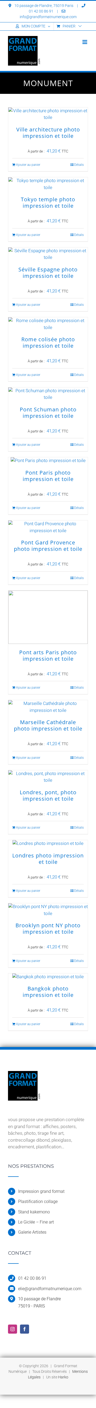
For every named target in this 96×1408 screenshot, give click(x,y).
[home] (24, 1074)
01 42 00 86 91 (32, 1278)
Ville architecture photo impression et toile (48, 132)
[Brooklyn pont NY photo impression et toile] (48, 910)
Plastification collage (38, 1201)
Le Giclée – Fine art (36, 1222)
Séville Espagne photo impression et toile (48, 272)
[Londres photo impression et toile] (48, 843)
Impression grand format (41, 1191)
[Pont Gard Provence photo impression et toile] (48, 527)
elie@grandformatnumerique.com (49, 1288)
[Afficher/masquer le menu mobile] (85, 42)
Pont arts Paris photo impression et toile (48, 655)
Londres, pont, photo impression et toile (48, 795)
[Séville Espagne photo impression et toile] (48, 254)
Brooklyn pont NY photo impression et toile (48, 928)
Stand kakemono (34, 1211)
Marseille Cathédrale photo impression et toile (48, 725)
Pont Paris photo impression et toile (48, 476)
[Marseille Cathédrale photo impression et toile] (48, 707)
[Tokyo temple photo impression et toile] (48, 184)
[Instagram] (12, 1329)
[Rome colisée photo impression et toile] (48, 324)
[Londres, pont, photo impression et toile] (48, 777)
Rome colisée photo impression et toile (48, 342)
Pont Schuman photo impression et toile (48, 412)
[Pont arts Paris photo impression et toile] (48, 617)
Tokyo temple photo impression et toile (48, 202)
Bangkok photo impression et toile (48, 991)
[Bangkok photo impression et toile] (48, 976)
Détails (79, 165)
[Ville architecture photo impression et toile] (48, 114)
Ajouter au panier (28, 165)
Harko (63, 1377)
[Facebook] (24, 1329)
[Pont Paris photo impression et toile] (48, 460)
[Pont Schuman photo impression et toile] (48, 394)
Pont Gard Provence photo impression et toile (48, 545)
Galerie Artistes (32, 1232)
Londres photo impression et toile (48, 858)
